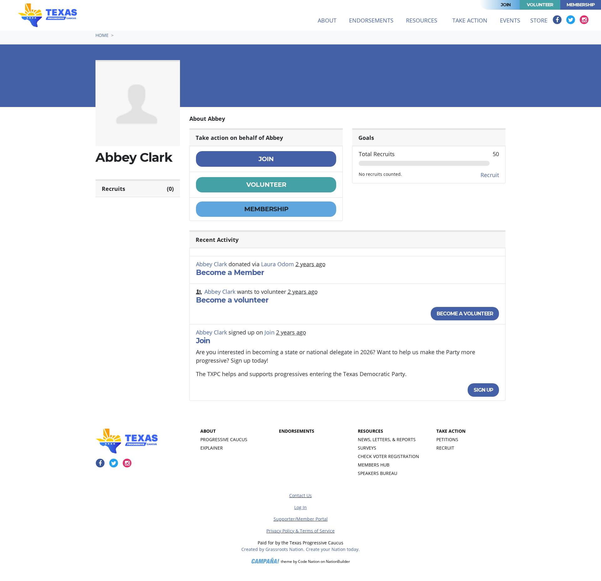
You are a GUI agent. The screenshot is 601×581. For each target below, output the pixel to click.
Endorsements (371, 20)
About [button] (327, 20)
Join (506, 5)
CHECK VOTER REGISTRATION (388, 456)
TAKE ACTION (450, 431)
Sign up (483, 390)
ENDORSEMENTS (296, 431)
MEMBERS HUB (373, 465)
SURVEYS (367, 448)
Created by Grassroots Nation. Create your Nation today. (300, 549)
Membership (581, 5)
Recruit (489, 175)
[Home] (47, 15)
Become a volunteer (232, 300)
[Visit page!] (557, 19)
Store (538, 20)
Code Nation (309, 561)
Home (102, 35)
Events (510, 20)
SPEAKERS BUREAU (377, 473)
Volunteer (540, 5)
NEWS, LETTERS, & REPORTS (387, 439)
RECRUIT (445, 448)
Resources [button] (421, 20)
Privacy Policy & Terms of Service (300, 531)
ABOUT (208, 431)
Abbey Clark (211, 264)
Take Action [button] (469, 20)
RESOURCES (370, 431)
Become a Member (230, 272)
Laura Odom (277, 264)
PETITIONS (447, 439)
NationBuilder (338, 561)
